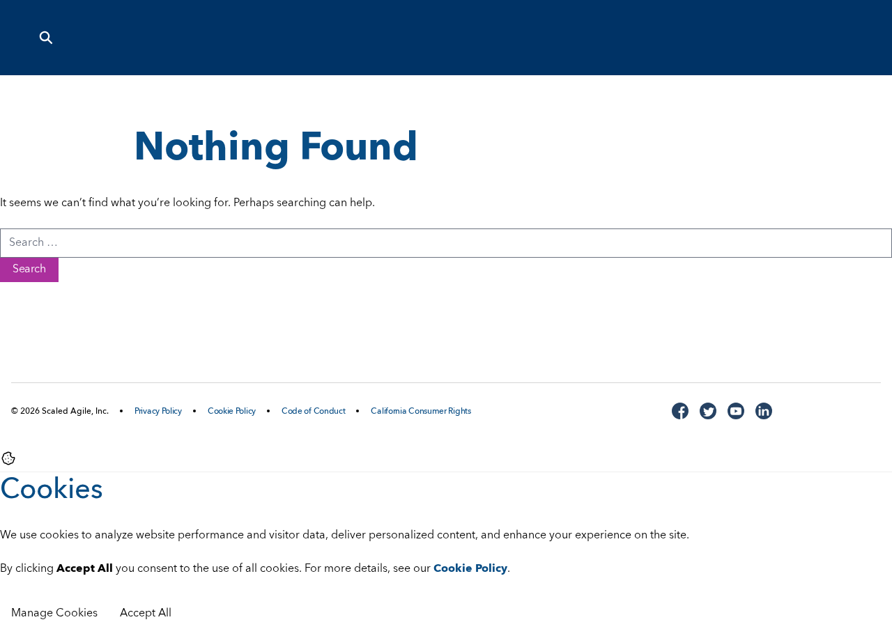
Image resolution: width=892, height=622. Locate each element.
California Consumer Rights (420, 411)
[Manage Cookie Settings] (8, 458)
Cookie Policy (232, 411)
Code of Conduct (314, 411)
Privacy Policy (158, 411)
